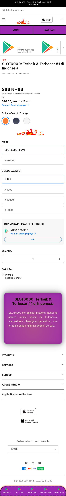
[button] (3, 19)
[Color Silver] (26, 121)
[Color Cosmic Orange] (5, 121)
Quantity (7, 251)
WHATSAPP (46, 492)
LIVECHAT (59, 492)
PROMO (7, 492)
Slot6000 (9, 160)
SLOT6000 (27, 481)
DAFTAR (50, 29)
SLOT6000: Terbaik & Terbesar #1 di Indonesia (33, 3)
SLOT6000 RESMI (15, 149)
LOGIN (16, 29)
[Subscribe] (54, 449)
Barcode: (19, 73)
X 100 (8, 179)
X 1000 (8, 189)
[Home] (24, 19)
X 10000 (9, 199)
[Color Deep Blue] (16, 121)
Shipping (17, 93)
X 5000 (8, 210)
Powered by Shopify (42, 481)
